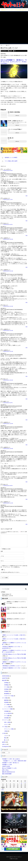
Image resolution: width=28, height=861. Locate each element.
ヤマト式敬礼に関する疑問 (11, 161)
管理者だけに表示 (6, 548)
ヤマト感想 (6, 715)
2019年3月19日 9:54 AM (7, 170)
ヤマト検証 (6, 687)
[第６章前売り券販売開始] (4, 115)
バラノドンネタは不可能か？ (15, 129)
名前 (2, 551)
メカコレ (6, 735)
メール (2, 556)
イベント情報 (7, 706)
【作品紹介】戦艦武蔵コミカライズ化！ (11, 646)
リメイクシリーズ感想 (7, 708)
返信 (26, 195)
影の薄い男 (10, 138)
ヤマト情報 (4, 697)
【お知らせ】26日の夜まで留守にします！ (16, 613)
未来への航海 (7, 722)
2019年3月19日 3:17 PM (7, 199)
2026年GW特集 (5, 676)
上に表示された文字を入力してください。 (10, 572)
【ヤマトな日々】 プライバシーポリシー (14, 856)
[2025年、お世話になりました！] (4, 123)
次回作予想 (4, 678)
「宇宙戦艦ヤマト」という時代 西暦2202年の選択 (14, 760)
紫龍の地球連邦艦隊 (6, 773)
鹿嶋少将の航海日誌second (8, 771)
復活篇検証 (6, 693)
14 (15, 50)
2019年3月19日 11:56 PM (8, 239)
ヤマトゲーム (5, 720)
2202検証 (6, 689)
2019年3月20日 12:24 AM (8, 306)
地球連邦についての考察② (11, 157)
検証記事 (4, 680)
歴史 (5, 737)
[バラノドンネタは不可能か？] (4, 132)
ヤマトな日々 (15, 858)
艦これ (5, 740)
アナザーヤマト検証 (9, 695)
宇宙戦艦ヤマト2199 (7, 764)
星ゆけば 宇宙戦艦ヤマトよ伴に (9, 768)
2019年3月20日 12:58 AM (8, 380)
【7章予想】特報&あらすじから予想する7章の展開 (14, 654)
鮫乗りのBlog (5, 770)
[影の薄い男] (4, 140)
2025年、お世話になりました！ (15, 120)
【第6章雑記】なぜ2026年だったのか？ (15, 618)
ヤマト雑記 (4, 726)
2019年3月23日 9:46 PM (7, 485)
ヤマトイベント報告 (9, 729)
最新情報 (6, 700)
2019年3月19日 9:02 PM (7, 224)
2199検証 (6, 691)
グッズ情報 (6, 704)
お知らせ (4, 744)
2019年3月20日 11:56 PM (8, 448)
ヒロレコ (6, 724)
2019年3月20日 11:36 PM (8, 423)
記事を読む (17, 115)
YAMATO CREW (6, 766)
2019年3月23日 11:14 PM (8, 503)
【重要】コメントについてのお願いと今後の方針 (13, 635)
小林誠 (5, 731)
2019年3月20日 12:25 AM (8, 330)
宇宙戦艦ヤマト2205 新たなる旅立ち (11, 758)
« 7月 (2, 789)
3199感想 (6, 711)
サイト (2, 560)
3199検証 (6, 684)
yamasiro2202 (5, 648)
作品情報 (6, 702)
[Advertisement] (14, 28)
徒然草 (10, 50)
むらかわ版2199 (8, 713)
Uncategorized (5, 746)
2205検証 (6, 682)
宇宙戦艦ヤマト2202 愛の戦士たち (10, 762)
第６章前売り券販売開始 (14, 112)
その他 (3, 733)
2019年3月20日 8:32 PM (7, 402)
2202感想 (6, 717)
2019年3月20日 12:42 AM (8, 351)
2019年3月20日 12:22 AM (8, 271)
